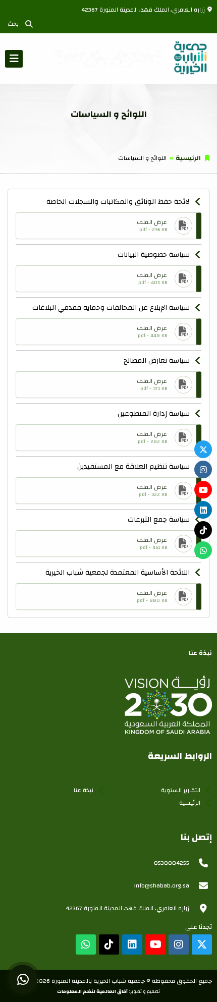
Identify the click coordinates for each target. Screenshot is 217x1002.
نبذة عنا (83, 790)
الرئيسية (188, 157)
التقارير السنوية (180, 790)
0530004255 (171, 862)
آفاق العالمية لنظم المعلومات (92, 991)
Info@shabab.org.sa (161, 885)
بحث (15, 23)
